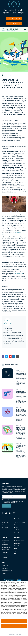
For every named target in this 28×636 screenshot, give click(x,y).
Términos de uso (13, 502)
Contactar (4, 530)
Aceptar (14, 621)
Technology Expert (6, 554)
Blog (15, 553)
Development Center (19, 540)
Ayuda (15, 548)
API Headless (17, 543)
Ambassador (4, 557)
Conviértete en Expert (7, 547)
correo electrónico (18, 273)
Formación (16, 532)
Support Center (17, 546)
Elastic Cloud (5, 565)
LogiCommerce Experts (5, 541)
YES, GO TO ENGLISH (14, 18)
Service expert (5, 552)
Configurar (14, 630)
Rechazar (14, 626)
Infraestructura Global (7, 570)
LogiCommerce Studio (19, 522)
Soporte (16, 524)
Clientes (3, 524)
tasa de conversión (16, 193)
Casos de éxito (5, 527)
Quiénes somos (5, 522)
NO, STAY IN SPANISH (14, 23)
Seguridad (4, 573)
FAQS (15, 551)
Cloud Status (5, 568)
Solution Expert (5, 549)
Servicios (16, 527)
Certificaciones (17, 530)
